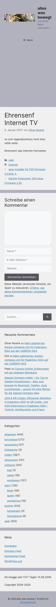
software (9, 465)
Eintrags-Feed (12, 551)
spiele (10, 475)
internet (13, 164)
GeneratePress (28, 602)
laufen (10, 495)
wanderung (14, 500)
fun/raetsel (10, 439)
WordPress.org (13, 561)
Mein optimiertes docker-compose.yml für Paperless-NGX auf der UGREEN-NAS (25, 347)
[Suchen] (47, 317)
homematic (13, 510)
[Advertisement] (28, 74)
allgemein (10, 434)
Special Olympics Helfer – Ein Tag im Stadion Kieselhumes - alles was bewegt (26, 381)
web (11, 160)
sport (7, 485)
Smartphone (14, 516)
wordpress (13, 480)
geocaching (11, 444)
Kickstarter (11, 449)
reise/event (11, 459)
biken (10, 490)
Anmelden (10, 545)
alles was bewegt (45, 13)
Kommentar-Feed (14, 556)
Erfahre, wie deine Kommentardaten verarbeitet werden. (25, 291)
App (9, 470)
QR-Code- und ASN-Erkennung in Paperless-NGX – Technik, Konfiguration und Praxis (26, 405)
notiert (8, 454)
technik (8, 505)
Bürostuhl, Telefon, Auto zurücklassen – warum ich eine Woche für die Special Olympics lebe (27, 389)
